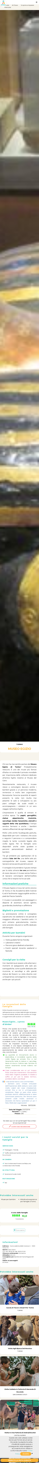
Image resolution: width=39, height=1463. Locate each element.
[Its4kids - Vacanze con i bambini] (3, 3)
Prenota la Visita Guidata (19, 1460)
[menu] (36, 2)
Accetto (26, 1454)
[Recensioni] (16, 1215)
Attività (6, 5)
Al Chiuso (15, 5)
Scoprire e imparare (27, 5)
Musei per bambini (8, 1199)
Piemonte (7, 7)
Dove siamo (20, 1230)
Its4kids (12, 1014)
